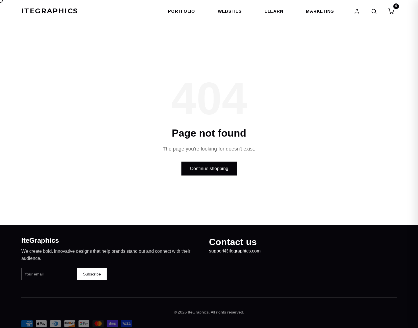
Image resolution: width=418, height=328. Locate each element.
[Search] (374, 11)
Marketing (320, 11)
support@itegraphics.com (234, 250)
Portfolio (181, 11)
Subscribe (92, 274)
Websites (230, 11)
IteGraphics (49, 11)
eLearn (274, 11)
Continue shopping (209, 168)
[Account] (357, 11)
